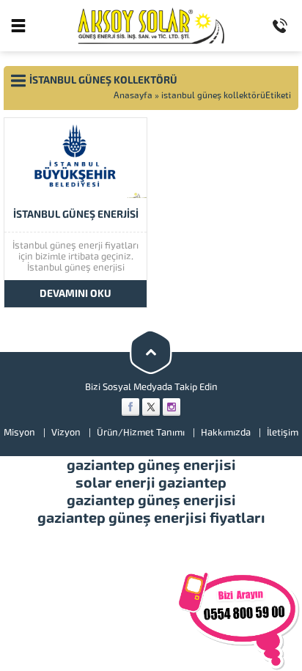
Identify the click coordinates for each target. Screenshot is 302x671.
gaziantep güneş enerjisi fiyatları (151, 518)
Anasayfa (133, 95)
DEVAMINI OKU (75, 293)
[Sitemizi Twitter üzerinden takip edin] (151, 407)
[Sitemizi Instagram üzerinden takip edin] (171, 407)
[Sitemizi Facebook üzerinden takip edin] (130, 407)
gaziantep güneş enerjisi (151, 465)
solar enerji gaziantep (151, 482)
